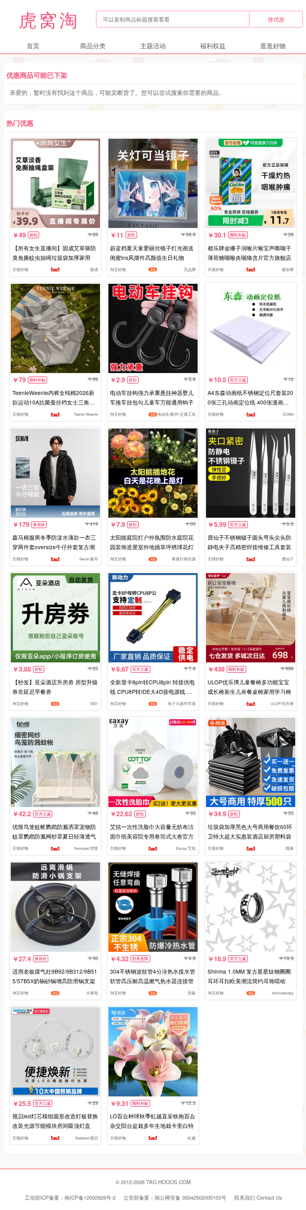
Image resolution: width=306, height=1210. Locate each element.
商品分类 (93, 45)
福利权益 (213, 45)
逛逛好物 (273, 45)
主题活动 (153, 45)
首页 (33, 45)
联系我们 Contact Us (258, 1197)
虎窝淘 (49, 19)
